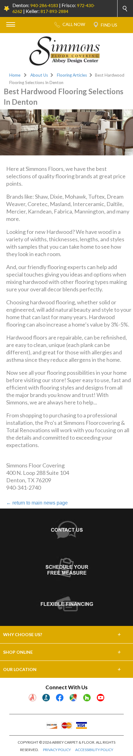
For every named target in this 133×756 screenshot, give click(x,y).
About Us (39, 75)
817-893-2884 (54, 11)
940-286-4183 (44, 5)
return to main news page (37, 502)
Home (14, 75)
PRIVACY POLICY (57, 749)
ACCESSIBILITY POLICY (94, 749)
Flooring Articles (72, 75)
